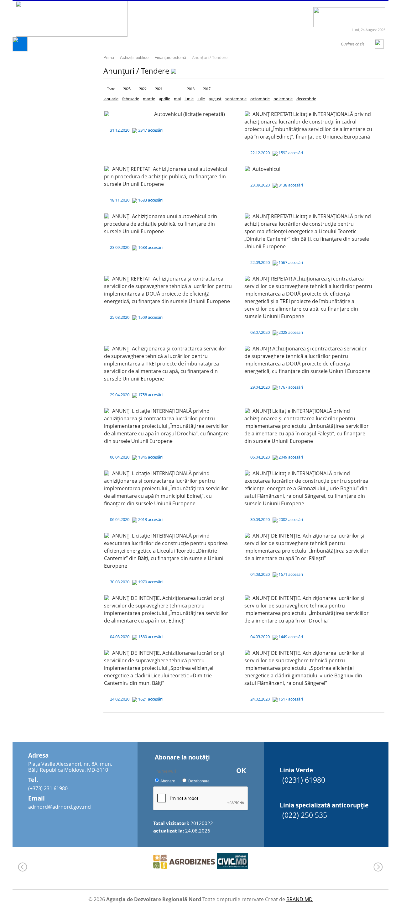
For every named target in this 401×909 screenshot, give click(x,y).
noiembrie (283, 99)
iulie (201, 99)
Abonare (167, 781)
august (215, 99)
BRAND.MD (299, 899)
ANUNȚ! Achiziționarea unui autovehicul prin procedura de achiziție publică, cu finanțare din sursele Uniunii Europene (160, 224)
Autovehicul (266, 169)
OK (241, 770)
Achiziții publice (134, 57)
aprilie (164, 99)
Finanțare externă (170, 57)
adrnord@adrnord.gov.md (59, 806)
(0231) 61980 (303, 780)
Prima (108, 57)
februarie (130, 99)
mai (177, 99)
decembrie (306, 99)
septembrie (236, 99)
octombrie (260, 99)
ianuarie (110, 99)
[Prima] (20, 50)
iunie (189, 99)
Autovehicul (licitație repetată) (189, 114)
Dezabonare (199, 781)
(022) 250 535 (304, 815)
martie (149, 99)
